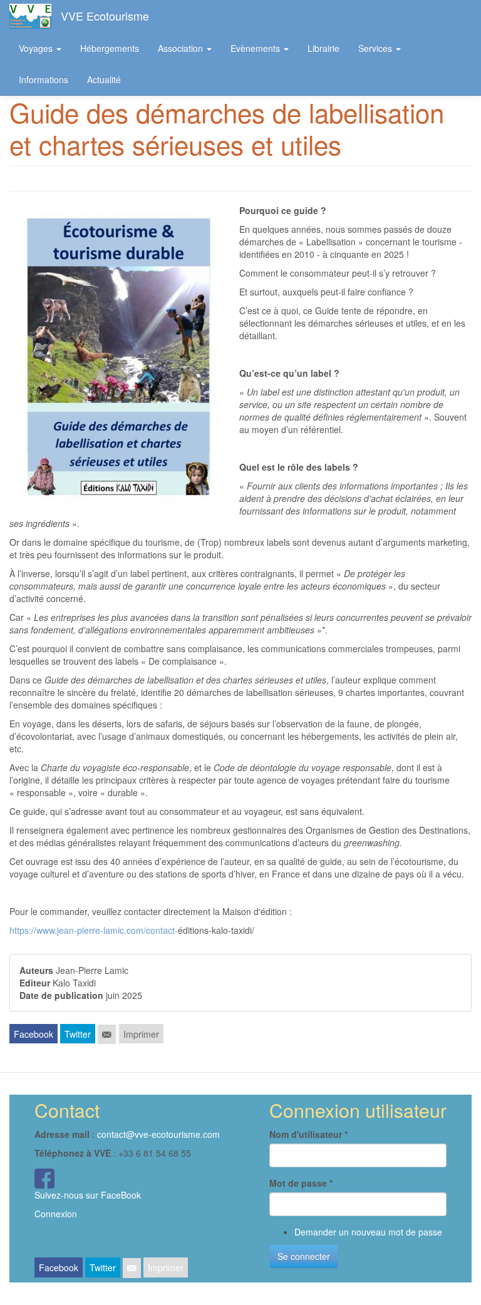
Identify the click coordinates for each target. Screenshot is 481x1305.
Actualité (104, 79)
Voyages (37, 48)
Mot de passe (301, 1183)
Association (181, 48)
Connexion (55, 1213)
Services (376, 48)
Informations (43, 79)
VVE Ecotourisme (105, 16)
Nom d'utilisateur (308, 1134)
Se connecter (303, 1256)
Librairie (323, 48)
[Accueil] (35, 16)
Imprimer (141, 1034)
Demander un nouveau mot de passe (368, 1232)
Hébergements (109, 48)
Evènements (256, 48)
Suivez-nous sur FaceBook (87, 1195)
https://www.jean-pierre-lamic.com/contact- (93, 930)
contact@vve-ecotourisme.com (158, 1134)
